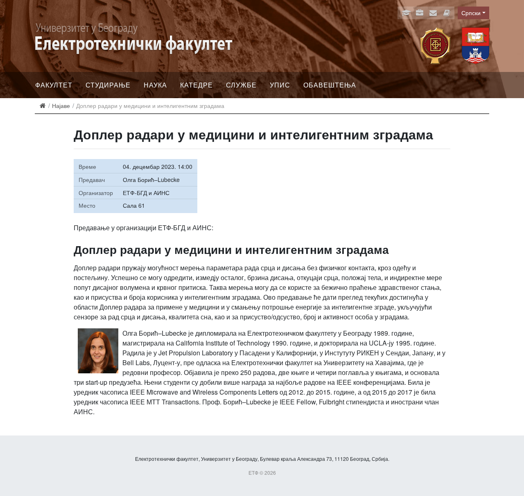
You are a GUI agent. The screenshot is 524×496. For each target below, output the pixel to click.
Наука (155, 85)
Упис (280, 85)
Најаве (61, 105)
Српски (471, 13)
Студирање (108, 85)
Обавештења (329, 85)
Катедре (196, 85)
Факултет (53, 85)
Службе (241, 85)
